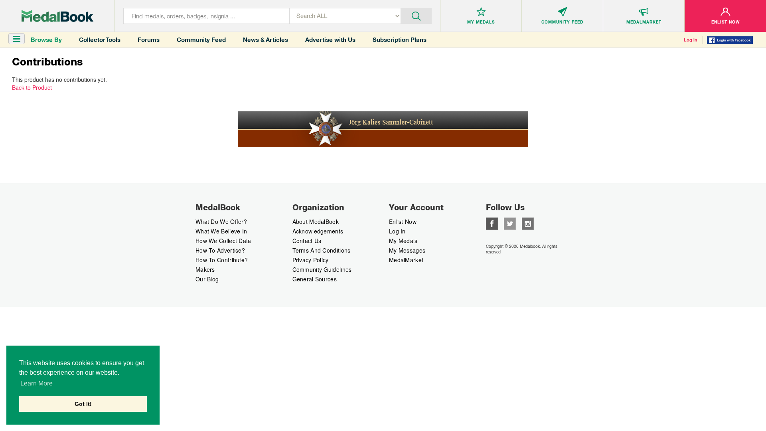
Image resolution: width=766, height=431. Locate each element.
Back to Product (32, 87)
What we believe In (221, 231)
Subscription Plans (399, 39)
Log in (690, 40)
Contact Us (307, 241)
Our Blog (207, 279)
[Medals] (57, 16)
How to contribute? (221, 260)
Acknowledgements (318, 231)
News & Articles (265, 39)
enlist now (403, 221)
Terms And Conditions (321, 250)
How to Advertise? (220, 250)
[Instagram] (528, 223)
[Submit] (416, 15)
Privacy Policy (310, 260)
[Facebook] (492, 223)
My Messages (407, 250)
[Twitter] (510, 223)
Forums (149, 39)
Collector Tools (99, 39)
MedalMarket (406, 260)
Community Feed (201, 39)
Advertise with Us (330, 39)
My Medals (403, 241)
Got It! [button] (83, 404)
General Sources (314, 279)
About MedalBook (315, 221)
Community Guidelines (322, 269)
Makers (205, 269)
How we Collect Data (223, 241)
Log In (397, 231)
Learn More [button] (36, 383)
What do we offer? (221, 221)
